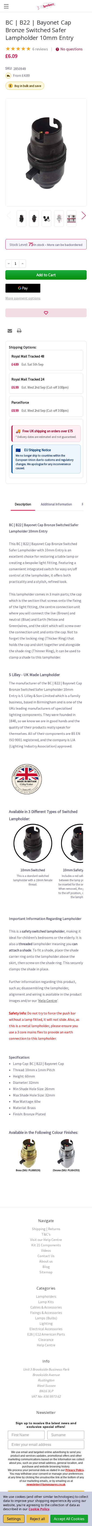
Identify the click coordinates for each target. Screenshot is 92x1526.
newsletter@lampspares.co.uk (46, 1484)
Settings (14, 1518)
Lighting (46, 1323)
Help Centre (47, 1000)
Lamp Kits (46, 1302)
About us (46, 1261)
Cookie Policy (39, 1509)
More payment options (22, 298)
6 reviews (40, 49)
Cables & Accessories (46, 1307)
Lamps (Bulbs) (46, 1318)
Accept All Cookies (69, 1518)
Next (83, 215)
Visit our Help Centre (46, 1239)
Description (23, 504)
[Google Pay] (22, 288)
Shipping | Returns (46, 1229)
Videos (46, 1250)
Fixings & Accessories (46, 1312)
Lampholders (46, 1296)
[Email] (10, 330)
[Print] (19, 330)
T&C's (46, 1234)
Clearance (46, 1339)
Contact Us (46, 1256)
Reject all (37, 1518)
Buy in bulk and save (28, 86)
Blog (46, 1266)
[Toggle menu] (6, 6)
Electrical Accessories (46, 1329)
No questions (71, 49)
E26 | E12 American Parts (46, 1334)
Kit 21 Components (46, 1245)
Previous (8, 215)
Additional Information (56, 504)
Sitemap (46, 1272)
